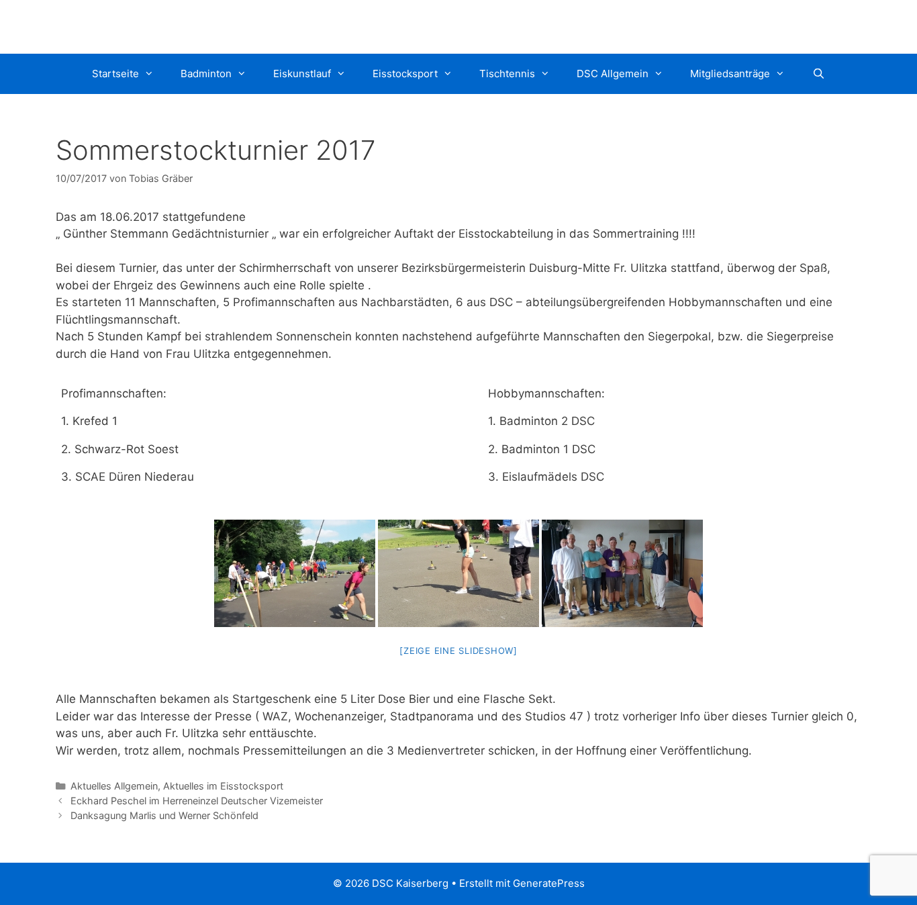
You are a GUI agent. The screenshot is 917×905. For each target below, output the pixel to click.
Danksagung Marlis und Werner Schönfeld (164, 815)
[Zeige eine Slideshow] (458, 650)
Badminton (206, 73)
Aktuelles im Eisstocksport (223, 786)
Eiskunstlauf (302, 73)
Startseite (115, 73)
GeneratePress (549, 883)
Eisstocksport (405, 73)
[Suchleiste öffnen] (818, 74)
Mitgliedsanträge (730, 73)
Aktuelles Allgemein (114, 786)
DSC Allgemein (612, 73)
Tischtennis (507, 73)
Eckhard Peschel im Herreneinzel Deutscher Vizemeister (196, 800)
